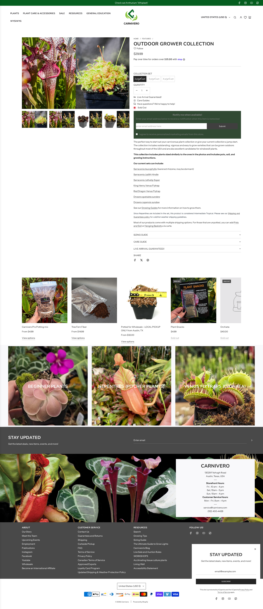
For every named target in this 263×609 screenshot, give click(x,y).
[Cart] (250, 17)
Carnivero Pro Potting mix (35, 327)
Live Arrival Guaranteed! (149, 97)
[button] (27, 310)
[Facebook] (239, 3)
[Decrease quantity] (137, 90)
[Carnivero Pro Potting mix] (44, 300)
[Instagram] (245, 3)
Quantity (139, 84)
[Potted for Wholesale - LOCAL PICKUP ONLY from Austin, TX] (144, 300)
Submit (222, 126)
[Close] (255, 549)
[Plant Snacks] (193, 300)
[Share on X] (141, 260)
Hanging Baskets (153, 226)
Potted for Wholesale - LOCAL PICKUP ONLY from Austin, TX (140, 329)
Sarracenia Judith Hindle (146, 174)
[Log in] (241, 17)
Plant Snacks (177, 327)
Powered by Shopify (140, 602)
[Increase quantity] (147, 90)
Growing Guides (149, 207)
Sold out (175, 338)
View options (28, 338)
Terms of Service (224, 592)
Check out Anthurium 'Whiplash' (131, 2)
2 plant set (140, 78)
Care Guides (143, 100)
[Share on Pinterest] (148, 260)
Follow (140, 48)
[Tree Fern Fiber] (94, 300)
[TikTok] (258, 3)
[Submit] (252, 440)
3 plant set (154, 78)
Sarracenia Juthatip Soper (147, 180)
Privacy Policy (244, 590)
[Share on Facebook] (135, 260)
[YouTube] (251, 3)
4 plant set (168, 78)
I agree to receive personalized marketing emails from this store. (171, 134)
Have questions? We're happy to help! (156, 103)
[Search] (235, 17)
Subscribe (226, 581)
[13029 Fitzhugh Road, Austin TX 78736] (131, 488)
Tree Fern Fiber (79, 327)
